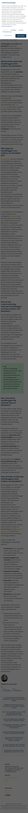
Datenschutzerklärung (6, 26)
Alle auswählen (21, 35)
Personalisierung (7, 31)
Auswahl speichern (8, 35)
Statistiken (13, 30)
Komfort (21, 30)
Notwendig (5, 30)
